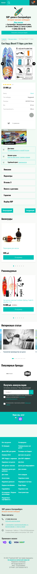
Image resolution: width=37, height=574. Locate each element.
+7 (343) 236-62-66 (18, 29)
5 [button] (19, 358)
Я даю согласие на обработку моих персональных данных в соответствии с (19, 397)
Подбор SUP (8, 202)
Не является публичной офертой (18, 560)
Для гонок (5, 474)
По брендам (5, 446)
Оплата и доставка (11, 189)
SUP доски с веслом (8, 466)
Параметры (8, 176)
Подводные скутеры (25, 482)
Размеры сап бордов (25, 451)
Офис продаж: (18, 22)
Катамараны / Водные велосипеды (9, 493)
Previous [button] (2, 63)
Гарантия (7, 195)
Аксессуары (6, 478)
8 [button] (24, 358)
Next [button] (33, 63)
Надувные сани (23, 489)
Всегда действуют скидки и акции (19, 157)
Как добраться (9, 143)
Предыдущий (7, 210)
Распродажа (22, 442)
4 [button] (18, 358)
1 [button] (13, 358)
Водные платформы (8, 485)
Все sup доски (6, 442)
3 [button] (16, 358)
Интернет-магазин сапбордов (18, 20)
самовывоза (22, 162)
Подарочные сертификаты (6, 498)
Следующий (30, 210)
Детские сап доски (24, 455)
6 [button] (21, 358)
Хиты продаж (22, 474)
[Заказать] (31, 392)
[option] (18, 63)
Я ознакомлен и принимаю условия (18, 403)
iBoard (32, 93)
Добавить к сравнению (8, 123)
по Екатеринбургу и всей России (18, 150)
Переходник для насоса (11, 248)
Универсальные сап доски (24, 447)
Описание (7, 170)
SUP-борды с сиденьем (9, 458)
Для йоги (21, 462)
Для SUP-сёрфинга (24, 458)
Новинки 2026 (6, 455)
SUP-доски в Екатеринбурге (18, 17)
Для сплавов (22, 469)
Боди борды (22, 485)
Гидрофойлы (6, 489)
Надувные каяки (23, 478)
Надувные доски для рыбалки (8, 470)
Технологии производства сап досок (14, 352)
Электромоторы (23, 492)
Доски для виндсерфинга (26, 466)
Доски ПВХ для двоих (9, 451)
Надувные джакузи (8, 482)
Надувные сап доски (8, 462)
